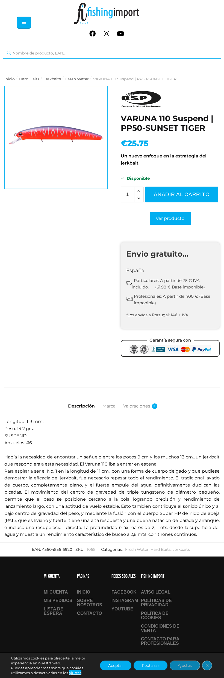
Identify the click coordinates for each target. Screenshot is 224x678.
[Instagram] (106, 33)
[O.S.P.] (141, 99)
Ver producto (170, 218)
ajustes (75, 673)
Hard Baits (29, 79)
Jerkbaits (52, 79)
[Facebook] (92, 33)
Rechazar (150, 665)
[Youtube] (120, 33)
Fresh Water (77, 79)
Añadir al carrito (182, 194)
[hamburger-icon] (24, 23)
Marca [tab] (109, 406)
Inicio (9, 79)
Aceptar (115, 665)
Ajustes (185, 665)
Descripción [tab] (81, 406)
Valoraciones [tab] (136, 406)
